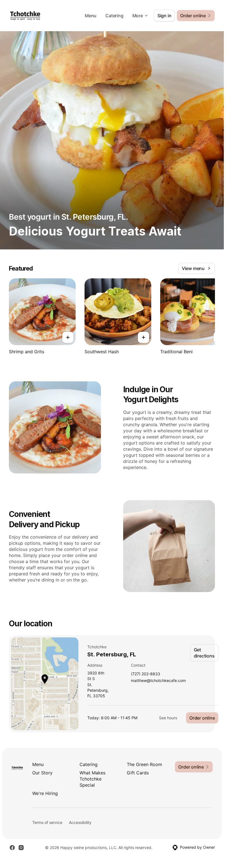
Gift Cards (138, 773)
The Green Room (144, 764)
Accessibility (80, 822)
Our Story (42, 773)
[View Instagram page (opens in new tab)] (21, 847)
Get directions (204, 653)
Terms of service (47, 822)
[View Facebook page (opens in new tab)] (12, 847)
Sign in (164, 15)
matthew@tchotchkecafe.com (158, 680)
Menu (90, 15)
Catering (114, 15)
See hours (168, 717)
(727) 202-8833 (145, 674)
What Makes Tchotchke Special (92, 779)
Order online (202, 718)
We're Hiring (45, 793)
